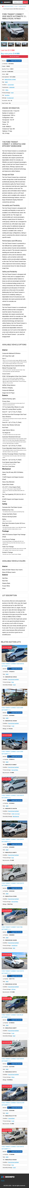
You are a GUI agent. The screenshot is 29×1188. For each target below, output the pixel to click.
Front (12, 92)
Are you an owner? (14, 56)
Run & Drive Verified (13, 679)
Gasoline (7, 95)
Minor (13, 1077)
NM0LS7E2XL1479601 (10, 79)
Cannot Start (10, 84)
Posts (2, 1180)
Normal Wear (14, 770)
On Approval (10, 97)
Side (14, 948)
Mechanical (16, 816)
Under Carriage (15, 813)
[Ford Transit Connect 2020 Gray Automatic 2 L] (14, 697)
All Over (13, 989)
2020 (6, 82)
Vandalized (14, 945)
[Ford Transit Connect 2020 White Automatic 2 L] (14, 829)
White (6, 90)
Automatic (12, 87)
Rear (12, 682)
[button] (26, 22)
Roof (14, 1035)
